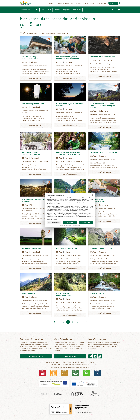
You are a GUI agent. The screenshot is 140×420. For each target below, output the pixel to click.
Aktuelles (52, 3)
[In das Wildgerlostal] (104, 295)
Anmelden (113, 3)
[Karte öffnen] (118, 9)
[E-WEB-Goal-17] (97, 373)
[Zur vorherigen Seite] (54, 322)
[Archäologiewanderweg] (36, 249)
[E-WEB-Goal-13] (75, 373)
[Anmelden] (48, 40)
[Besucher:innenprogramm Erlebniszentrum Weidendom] (70, 58)
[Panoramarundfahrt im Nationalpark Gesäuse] (36, 154)
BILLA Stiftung (101, 3)
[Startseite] (25, 3)
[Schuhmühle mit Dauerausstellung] (104, 202)
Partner (92, 362)
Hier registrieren (70, 356)
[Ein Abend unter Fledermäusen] (104, 58)
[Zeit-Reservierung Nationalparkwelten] (36, 58)
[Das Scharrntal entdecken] (70, 249)
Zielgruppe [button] (66, 10)
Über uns (57, 362)
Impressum (49, 362)
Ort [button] (43, 10)
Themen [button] (57, 10)
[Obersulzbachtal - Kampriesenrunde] (70, 295)
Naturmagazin (76, 3)
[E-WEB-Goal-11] (53, 373)
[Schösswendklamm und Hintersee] (104, 154)
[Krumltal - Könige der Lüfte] (104, 249)
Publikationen (67, 362)
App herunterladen (36, 356)
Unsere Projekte (89, 3)
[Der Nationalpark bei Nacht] (36, 106)
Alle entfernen (61, 33)
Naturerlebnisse (64, 3)
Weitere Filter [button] (77, 10)
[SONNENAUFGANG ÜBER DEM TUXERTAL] (36, 202)
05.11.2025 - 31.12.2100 (46, 33)
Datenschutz (83, 362)
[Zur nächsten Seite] (86, 322)
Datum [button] (49, 10)
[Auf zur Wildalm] (36, 295)
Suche (120, 3)
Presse (75, 362)
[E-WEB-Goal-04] (42, 373)
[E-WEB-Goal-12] (64, 373)
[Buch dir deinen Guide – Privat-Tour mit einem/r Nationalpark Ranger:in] (104, 106)
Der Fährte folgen (36, 78)
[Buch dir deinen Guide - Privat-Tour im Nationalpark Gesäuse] (70, 154)
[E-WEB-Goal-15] (86, 373)
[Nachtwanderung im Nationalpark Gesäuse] (70, 106)
